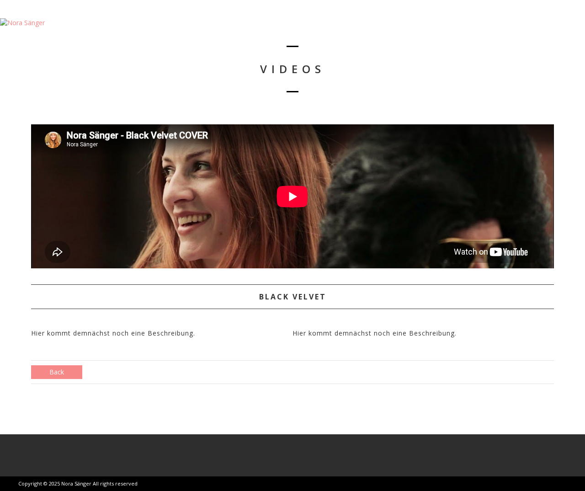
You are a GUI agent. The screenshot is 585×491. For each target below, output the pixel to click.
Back (56, 372)
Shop (527, 30)
